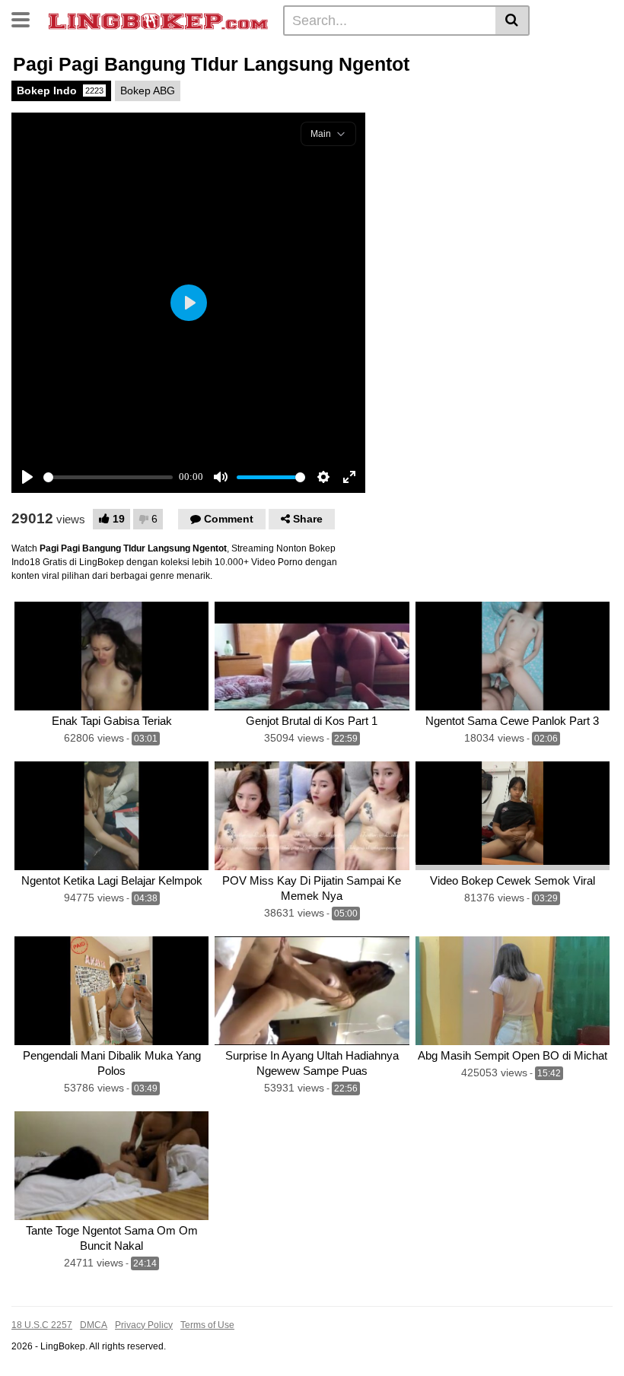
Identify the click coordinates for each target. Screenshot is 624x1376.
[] (512, 20)
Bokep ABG (147, 90)
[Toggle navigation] (26, 18)
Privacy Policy (144, 1325)
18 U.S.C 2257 (41, 1325)
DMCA (93, 1325)
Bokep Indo (60, 90)
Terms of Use (207, 1325)
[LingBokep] (158, 20)
